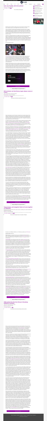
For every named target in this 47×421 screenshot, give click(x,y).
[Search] (4, 4)
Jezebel (9, 0)
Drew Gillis (5, 305)
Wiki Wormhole (9, 213)
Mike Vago (5, 211)
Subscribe (15, 415)
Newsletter (21, 415)
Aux (4, 8)
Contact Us (34, 415)
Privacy (31, 415)
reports (9, 56)
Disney (8, 96)
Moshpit (16, 0)
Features (6, 8)
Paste (4, 0)
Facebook (25, 415)
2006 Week (9, 307)
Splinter (11, 0)
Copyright (28, 415)
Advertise (18, 415)
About (12, 415)
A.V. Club (6, 0)
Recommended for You (37, 5)
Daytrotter (14, 0)
